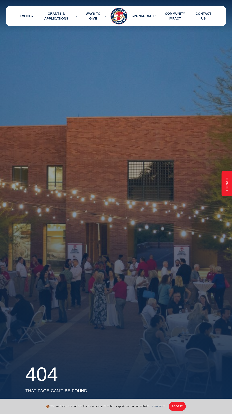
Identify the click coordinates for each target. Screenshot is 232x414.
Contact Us (203, 16)
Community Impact (175, 16)
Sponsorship (144, 16)
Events (26, 16)
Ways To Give (93, 16)
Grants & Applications (56, 16)
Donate (227, 183)
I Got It (177, 406)
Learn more (158, 406)
